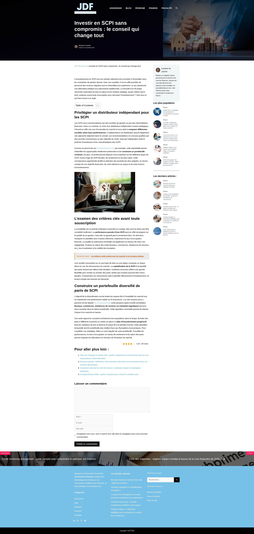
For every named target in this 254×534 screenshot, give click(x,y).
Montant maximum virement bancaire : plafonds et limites (169, 185)
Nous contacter (153, 496)
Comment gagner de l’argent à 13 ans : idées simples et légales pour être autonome (170, 162)
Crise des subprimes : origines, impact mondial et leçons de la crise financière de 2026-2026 (177, 459)
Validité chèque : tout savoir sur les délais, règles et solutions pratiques (170, 150)
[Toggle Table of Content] (96, 105)
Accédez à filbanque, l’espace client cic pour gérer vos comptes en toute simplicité (170, 125)
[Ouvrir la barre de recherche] (177, 8)
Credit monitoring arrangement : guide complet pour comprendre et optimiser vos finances (49, 459)
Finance (153, 8)
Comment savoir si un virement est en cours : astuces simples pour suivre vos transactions (170, 137)
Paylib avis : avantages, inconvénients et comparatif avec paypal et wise (171, 112)
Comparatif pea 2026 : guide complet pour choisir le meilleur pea (109, 374)
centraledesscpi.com (105, 148)
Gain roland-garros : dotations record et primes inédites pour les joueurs (171, 232)
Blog (128, 8)
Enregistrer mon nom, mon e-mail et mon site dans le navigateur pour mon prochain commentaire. (112, 435)
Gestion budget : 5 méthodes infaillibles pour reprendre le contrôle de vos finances (171, 219)
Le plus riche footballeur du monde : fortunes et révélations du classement (170, 196)
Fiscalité (167, 8)
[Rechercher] (177, 479)
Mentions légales (154, 492)
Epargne (140, 8)
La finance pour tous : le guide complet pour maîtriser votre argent (171, 208)
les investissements (102, 303)
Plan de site (152, 500)
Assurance (116, 8)
